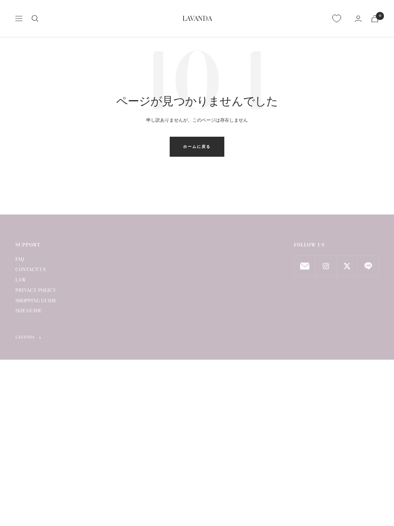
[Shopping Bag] (375, 18)
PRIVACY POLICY (35, 290)
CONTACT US (30, 269)
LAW (20, 279)
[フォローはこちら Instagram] (325, 265)
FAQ (19, 259)
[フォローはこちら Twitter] (346, 265)
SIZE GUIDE (28, 310)
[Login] (358, 18)
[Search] (35, 18)
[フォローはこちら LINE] (368, 265)
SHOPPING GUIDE (35, 300)
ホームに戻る (197, 146)
